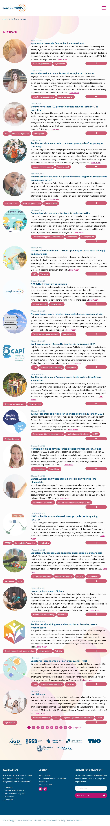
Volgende (77, 727)
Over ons (8, 787)
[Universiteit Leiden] (45, 748)
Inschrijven (83, 795)
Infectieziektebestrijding (15, 793)
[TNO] (94, 741)
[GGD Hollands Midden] (34, 741)
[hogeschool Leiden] (54, 741)
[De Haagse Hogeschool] (65, 748)
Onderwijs (9, 800)
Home (4, 19)
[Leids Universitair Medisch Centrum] (74, 741)
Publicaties (9, 796)
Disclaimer (52, 820)
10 (70, 727)
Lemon (79, 820)
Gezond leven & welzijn (14, 790)
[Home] (14, 8)
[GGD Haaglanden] (15, 741)
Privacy (62, 820)
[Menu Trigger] (103, 7)
